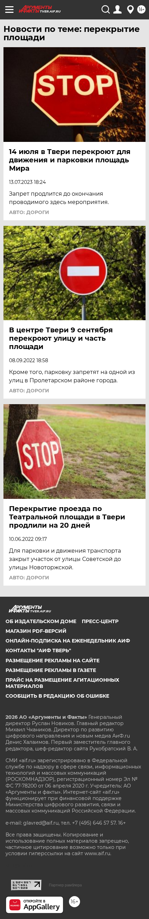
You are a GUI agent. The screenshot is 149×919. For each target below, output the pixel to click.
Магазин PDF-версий (36, 631)
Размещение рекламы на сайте (52, 660)
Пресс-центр (100, 621)
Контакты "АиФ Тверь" (38, 650)
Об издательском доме (41, 621)
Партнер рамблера (65, 885)
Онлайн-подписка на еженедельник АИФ (68, 641)
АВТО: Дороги (29, 212)
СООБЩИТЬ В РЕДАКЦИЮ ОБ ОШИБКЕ (57, 696)
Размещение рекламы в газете (51, 670)
